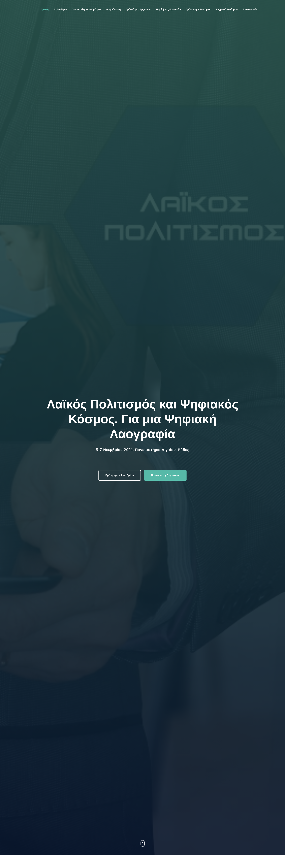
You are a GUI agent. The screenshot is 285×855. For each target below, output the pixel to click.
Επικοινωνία (250, 9)
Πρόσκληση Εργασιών (165, 475)
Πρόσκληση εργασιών (138, 9)
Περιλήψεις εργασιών (168, 9)
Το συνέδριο (60, 9)
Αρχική (45, 9)
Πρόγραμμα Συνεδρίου (119, 475)
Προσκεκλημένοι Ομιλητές (86, 9)
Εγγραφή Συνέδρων (227, 9)
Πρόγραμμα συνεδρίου (198, 9)
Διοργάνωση (113, 9)
